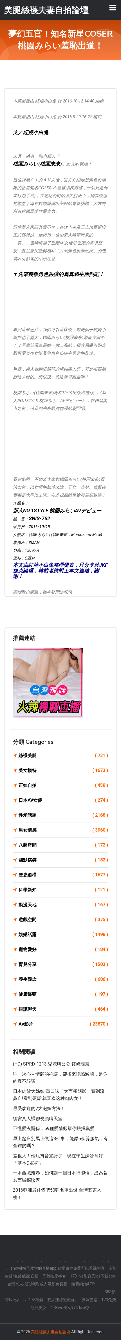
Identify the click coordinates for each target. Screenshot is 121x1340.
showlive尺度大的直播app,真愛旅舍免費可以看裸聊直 (58, 1268)
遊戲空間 (63, 919)
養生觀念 (63, 979)
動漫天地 (63, 904)
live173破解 (33, 1299)
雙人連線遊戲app (62, 1299)
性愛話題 (63, 815)
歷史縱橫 (63, 874)
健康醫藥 (63, 994)
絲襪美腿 (63, 755)
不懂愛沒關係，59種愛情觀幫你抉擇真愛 (54, 1128)
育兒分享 (63, 964)
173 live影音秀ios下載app (92, 1276)
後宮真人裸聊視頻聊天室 (37, 1118)
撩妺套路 (89, 1299)
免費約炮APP (83, 1284)
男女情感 (63, 830)
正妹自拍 (63, 785)
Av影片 (63, 1024)
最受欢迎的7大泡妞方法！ (39, 1108)
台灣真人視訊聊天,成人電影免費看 (37, 1284)
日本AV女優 (63, 800)
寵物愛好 (63, 949)
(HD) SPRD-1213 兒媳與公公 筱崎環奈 (51, 1064)
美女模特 (63, 770)
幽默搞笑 (63, 860)
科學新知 (63, 889)
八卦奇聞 (63, 845)
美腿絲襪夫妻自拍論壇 (50, 1332)
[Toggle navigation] (113, 8)
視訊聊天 (63, 1009)
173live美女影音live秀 (70, 1307)
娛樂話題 (63, 934)
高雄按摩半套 (54, 1276)
